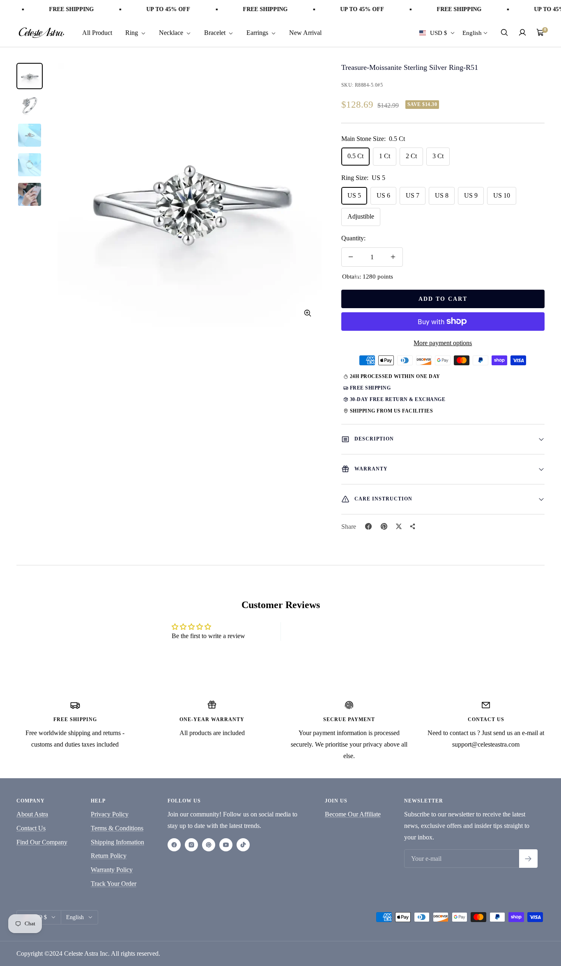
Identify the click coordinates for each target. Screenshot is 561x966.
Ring (132, 32)
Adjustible (360, 216)
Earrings (258, 32)
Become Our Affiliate (353, 814)
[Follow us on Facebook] (174, 844)
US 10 (501, 195)
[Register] (528, 858)
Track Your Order (113, 883)
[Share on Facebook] (368, 526)
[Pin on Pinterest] (384, 526)
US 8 (441, 195)
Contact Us (31, 828)
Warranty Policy (112, 869)
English (472, 32)
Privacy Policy (110, 814)
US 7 (412, 195)
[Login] (522, 32)
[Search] (504, 32)
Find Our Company (41, 842)
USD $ (438, 32)
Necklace (172, 32)
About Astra (32, 814)
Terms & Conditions (117, 828)
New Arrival (305, 32)
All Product (97, 32)
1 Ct (384, 155)
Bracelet (215, 32)
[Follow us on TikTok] (243, 844)
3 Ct (438, 155)
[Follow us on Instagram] (191, 844)
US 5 (354, 195)
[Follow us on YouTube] (225, 844)
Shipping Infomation (117, 842)
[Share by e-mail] (412, 526)
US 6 (383, 195)
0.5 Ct (355, 155)
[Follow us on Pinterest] (208, 844)
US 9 (471, 195)
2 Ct (411, 155)
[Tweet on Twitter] (398, 526)
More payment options (443, 342)
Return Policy (108, 855)
